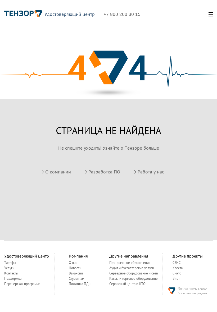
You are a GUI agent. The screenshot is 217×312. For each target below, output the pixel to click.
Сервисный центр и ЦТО (127, 284)
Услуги (9, 268)
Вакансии (76, 273)
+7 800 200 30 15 (122, 14)
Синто (177, 273)
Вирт (176, 279)
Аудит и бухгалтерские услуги (131, 268)
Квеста (178, 268)
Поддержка (12, 279)
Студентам (76, 279)
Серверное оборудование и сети (133, 273)
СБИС (176, 263)
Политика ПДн (80, 284)
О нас (73, 263)
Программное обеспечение (130, 263)
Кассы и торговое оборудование (133, 279)
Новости (75, 268)
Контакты (11, 273)
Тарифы (10, 263)
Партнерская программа (22, 284)
